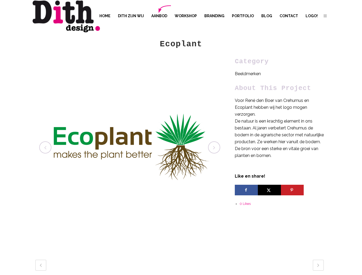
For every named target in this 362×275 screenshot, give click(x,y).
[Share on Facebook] (246, 190)
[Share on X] (269, 190)
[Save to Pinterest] (292, 190)
